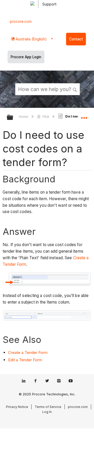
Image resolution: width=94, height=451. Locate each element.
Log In (47, 412)
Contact (76, 39)
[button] (75, 89)
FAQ (46, 116)
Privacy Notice (17, 407)
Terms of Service (48, 407)
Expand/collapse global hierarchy (13, 117)
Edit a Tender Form (25, 359)
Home (24, 116)
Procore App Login (26, 57)
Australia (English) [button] (31, 39)
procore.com (21, 21)
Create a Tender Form (28, 352)
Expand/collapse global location (84, 115)
